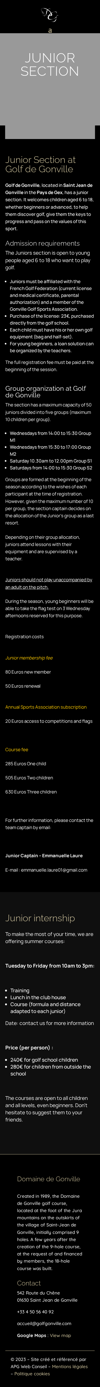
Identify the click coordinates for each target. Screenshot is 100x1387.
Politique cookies (32, 1373)
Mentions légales (70, 1366)
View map (60, 1335)
